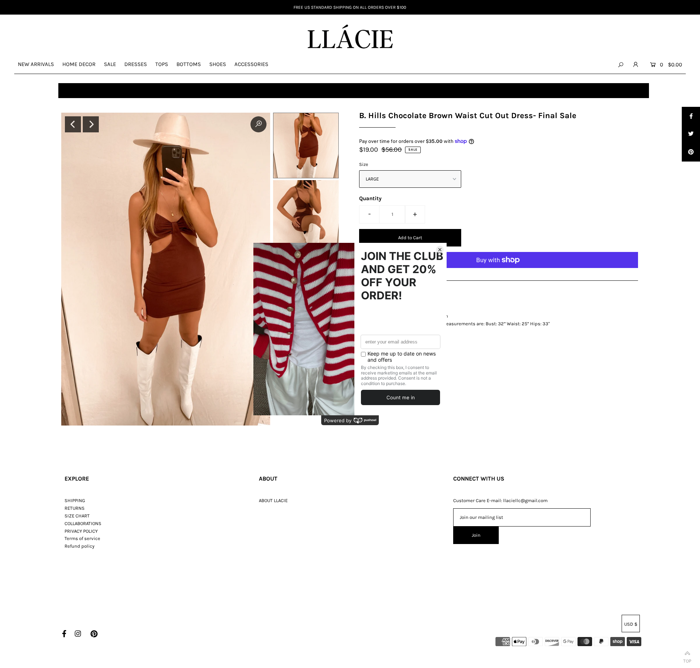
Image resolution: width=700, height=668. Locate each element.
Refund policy (79, 546)
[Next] (91, 124)
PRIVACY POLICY (81, 531)
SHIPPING (75, 500)
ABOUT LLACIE (273, 500)
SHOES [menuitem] (217, 64)
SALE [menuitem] (110, 64)
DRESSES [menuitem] (135, 64)
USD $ (630, 624)
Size (363, 164)
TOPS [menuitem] (161, 64)
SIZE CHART (77, 516)
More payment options (383, 276)
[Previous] (73, 124)
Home (68, 90)
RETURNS (75, 508)
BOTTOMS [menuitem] (188, 64)
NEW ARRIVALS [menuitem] (36, 64)
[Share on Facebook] (691, 116)
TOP (687, 659)
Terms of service (82, 538)
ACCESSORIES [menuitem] (251, 64)
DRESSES (95, 90)
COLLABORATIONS (83, 523)
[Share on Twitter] (691, 134)
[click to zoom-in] (258, 124)
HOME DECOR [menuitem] (79, 64)
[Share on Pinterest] (691, 152)
